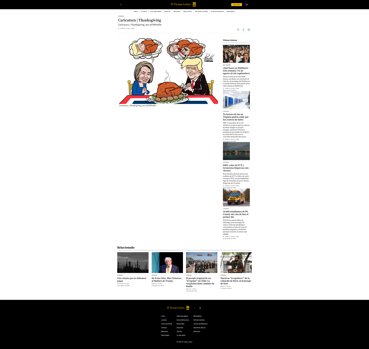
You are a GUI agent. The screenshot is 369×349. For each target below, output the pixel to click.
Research (197, 331)
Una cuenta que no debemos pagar (131, 279)
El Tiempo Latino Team (126, 28)
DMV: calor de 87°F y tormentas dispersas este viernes (236, 168)
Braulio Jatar (157, 283)
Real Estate (187, 11)
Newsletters (198, 316)
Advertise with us (200, 327)
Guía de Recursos (217, 11)
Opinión (121, 16)
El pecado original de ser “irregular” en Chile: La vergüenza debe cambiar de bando (200, 282)
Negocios (177, 11)
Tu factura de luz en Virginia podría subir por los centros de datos (236, 117)
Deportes (180, 327)
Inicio (136, 11)
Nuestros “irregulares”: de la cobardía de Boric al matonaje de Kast (235, 281)
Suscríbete (236, 4)
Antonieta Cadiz (123, 283)
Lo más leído (181, 335)
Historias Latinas (201, 11)
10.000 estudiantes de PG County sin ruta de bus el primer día (235, 214)
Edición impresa (199, 320)
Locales (144, 11)
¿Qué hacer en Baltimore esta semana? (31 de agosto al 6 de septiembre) (236, 70)
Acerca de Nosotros (201, 323)
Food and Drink (155, 11)
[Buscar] (121, 4)
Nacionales (231, 11)
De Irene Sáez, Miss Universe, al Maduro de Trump (167, 279)
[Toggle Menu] (247, 4)
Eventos (167, 11)
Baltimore (226, 65)
